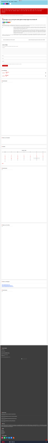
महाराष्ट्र (35, 9)
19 (17, 158)
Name (3, 55)
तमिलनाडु (4, 10)
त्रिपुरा (23, 10)
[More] (10, 22)
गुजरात (37, 9)
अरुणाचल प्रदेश (17, 10)
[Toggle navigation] (2, 13)
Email (2, 58)
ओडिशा (2, 10)
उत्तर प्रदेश (16, 9)
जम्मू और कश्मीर (31, 9)
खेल (35, 10)
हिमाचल (27, 9)
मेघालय (32, 10)
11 (11, 156)
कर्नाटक (39, 9)
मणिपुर (21, 10)
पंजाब (28, 9)
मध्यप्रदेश (12, 9)
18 (11, 158)
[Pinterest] (8, 22)
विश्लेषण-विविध (40, 10)
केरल (7, 10)
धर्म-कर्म (28, 10)
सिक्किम (26, 10)
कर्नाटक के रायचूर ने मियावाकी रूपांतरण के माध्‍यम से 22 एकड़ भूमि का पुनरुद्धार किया (9, 416)
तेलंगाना (11, 10)
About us (12, 1)
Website (3, 61)
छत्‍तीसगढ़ (22, 9)
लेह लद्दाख (33, 9)
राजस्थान (18, 9)
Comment (3, 47)
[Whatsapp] (5, 22)
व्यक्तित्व (38, 10)
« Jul (2, 163)
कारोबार (33, 10)
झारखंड (25, 9)
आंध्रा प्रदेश (9, 10)
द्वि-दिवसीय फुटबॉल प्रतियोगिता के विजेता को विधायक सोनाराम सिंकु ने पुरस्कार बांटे (9, 418)
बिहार (23, 9)
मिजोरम (24, 10)
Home (9, 1)
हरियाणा (19, 9)
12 (17, 156)
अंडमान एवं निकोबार (14, 10)
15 (36, 156)
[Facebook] (2, 22)
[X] (4, 22)
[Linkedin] (6, 22)
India (6, 73)
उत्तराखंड (10, 9)
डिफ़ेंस (8, 9)
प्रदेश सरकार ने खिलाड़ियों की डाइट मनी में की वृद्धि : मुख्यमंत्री (9, 39)
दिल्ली (13, 9)
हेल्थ (36, 10)
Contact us (15, 1)
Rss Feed (2, 433)
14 (30, 156)
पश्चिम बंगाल (41, 9)
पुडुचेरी (5, 10)
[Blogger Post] (7, 22)
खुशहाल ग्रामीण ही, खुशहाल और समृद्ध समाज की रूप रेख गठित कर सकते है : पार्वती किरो (37, 39)
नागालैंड (30, 10)
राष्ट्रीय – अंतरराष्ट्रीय (5, 9)
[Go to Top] (46, 440)
